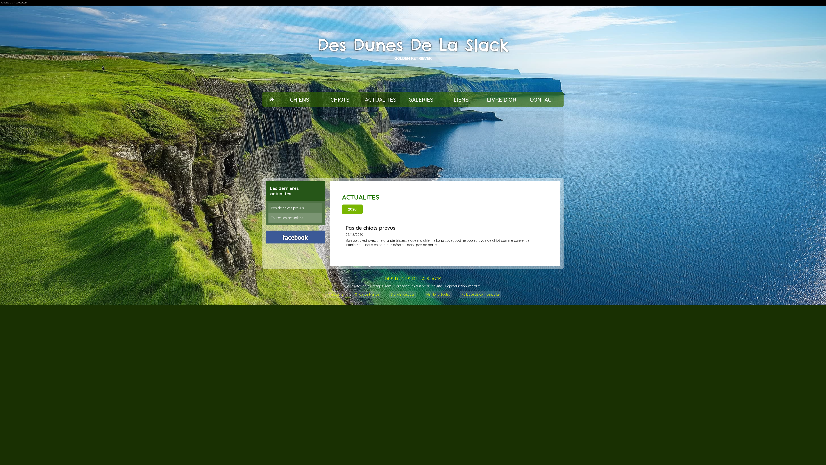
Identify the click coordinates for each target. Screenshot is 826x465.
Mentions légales (438, 294)
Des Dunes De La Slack (413, 45)
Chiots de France (367, 294)
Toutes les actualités (287, 218)
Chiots (340, 99)
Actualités (380, 99)
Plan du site (335, 294)
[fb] (295, 237)
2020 (352, 209)
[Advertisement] (413, 142)
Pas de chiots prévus (287, 208)
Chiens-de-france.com (14, 2)
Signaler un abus (403, 294)
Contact (542, 99)
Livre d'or (501, 99)
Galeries (420, 99)
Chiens (299, 99)
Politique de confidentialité (480, 294)
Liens (461, 99)
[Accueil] (271, 99)
